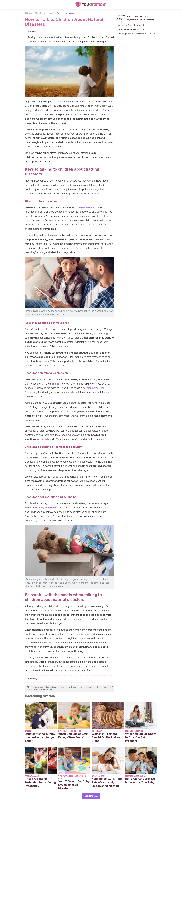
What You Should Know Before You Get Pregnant (140, 737)
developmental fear (93, 388)
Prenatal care (32, 776)
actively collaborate (46, 507)
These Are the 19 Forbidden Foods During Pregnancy (40, 782)
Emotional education (135, 776)
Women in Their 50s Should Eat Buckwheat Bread (106, 737)
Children (28, 13)
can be (55, 383)
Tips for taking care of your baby (72, 777)
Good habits (98, 731)
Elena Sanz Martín (147, 20)
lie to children (86, 207)
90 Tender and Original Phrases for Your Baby (140, 780)
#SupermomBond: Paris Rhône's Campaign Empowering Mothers (107, 782)
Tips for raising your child (68, 13)
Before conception (134, 731)
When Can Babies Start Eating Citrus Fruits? (73, 735)
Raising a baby (98, 776)
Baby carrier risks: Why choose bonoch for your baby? (41, 737)
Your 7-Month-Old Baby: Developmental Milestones (74, 785)
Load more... (91, 796)
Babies (28, 731)
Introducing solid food (69, 731)
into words (43, 439)
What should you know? (44, 13)
